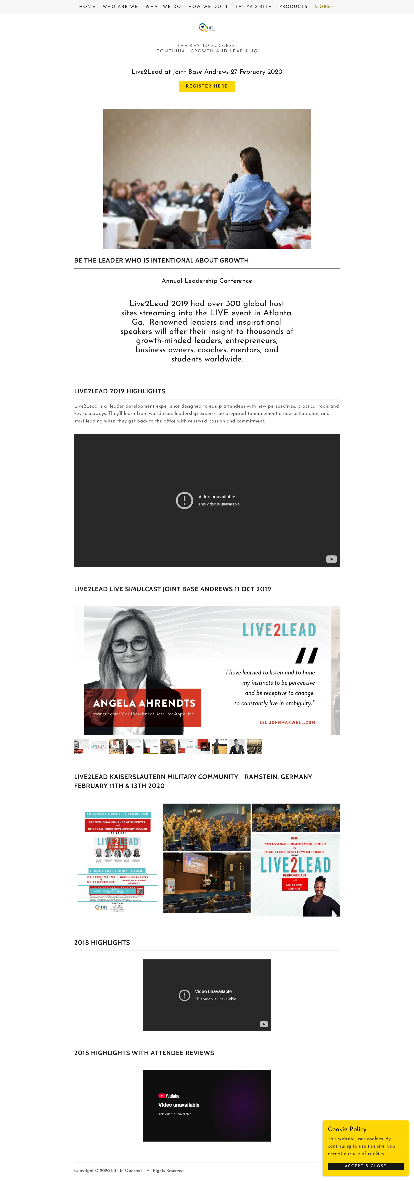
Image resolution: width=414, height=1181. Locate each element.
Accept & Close (366, 1166)
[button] (324, 7)
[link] (207, 27)
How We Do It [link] (208, 7)
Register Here (207, 86)
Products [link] (293, 7)
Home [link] (87, 7)
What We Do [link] (163, 7)
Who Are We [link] (121, 7)
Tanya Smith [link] (253, 7)
